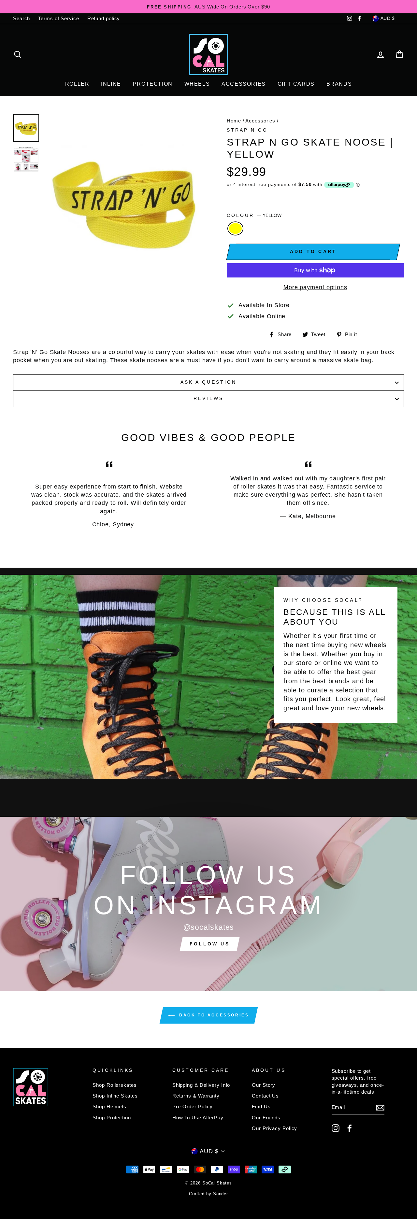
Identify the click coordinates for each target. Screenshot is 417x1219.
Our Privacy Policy (274, 1128)
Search (21, 18)
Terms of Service (58, 18)
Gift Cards (296, 84)
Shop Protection (112, 1117)
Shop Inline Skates (115, 1096)
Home (234, 120)
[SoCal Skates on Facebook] (349, 1128)
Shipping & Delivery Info (201, 1085)
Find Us (261, 1106)
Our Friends (266, 1117)
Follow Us (210, 943)
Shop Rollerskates (115, 1085)
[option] (208, 6)
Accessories (244, 84)
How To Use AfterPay (197, 1117)
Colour (254, 215)
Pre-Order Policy (192, 1106)
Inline (111, 84)
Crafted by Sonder (208, 1194)
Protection (153, 84)
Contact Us (265, 1096)
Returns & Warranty (196, 1096)
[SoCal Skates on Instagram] (335, 1128)
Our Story (263, 1085)
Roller (77, 84)
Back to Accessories (213, 1015)
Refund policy (103, 18)
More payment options (315, 287)
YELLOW (235, 228)
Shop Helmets (109, 1106)
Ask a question (208, 382)
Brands (339, 84)
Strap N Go (247, 130)
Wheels (197, 84)
